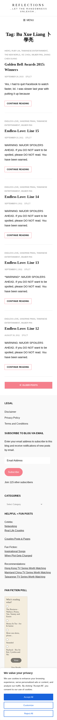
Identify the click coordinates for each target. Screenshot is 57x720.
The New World (12, 55)
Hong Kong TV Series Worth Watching (25, 568)
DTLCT (29, 77)
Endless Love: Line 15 (22, 131)
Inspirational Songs (15, 551)
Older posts (30, 385)
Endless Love (12, 121)
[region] (28, 694)
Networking (11, 526)
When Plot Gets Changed (18, 555)
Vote (16, 660)
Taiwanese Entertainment (34, 51)
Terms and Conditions (16, 423)
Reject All (28, 713)
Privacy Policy (12, 417)
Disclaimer (10, 412)
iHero (7, 51)
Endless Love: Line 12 (22, 328)
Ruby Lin (16, 51)
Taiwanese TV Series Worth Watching (25, 576)
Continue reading (19, 104)
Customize (28, 705)
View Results (16, 667)
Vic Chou (25, 55)
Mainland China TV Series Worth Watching (28, 572)
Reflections (28, 5)
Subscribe (13, 472)
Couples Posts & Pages (17, 539)
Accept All (28, 697)
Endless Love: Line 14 (22, 197)
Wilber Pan (37, 55)
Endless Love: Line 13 (22, 263)
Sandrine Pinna (27, 121)
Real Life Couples (14, 530)
